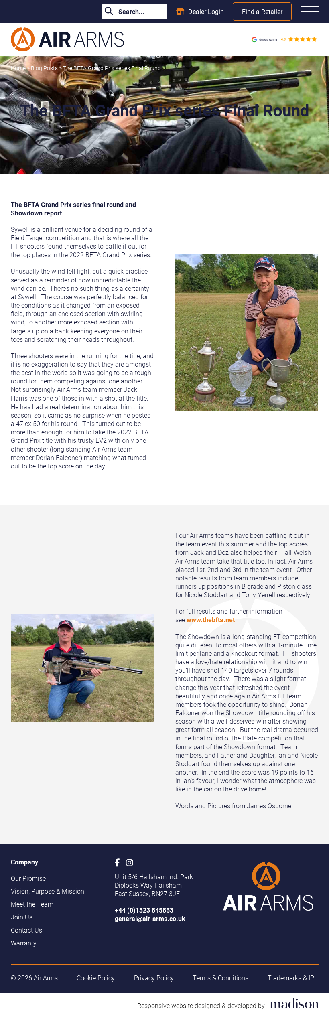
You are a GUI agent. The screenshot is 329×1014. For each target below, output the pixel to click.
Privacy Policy (154, 977)
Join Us (21, 917)
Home (18, 68)
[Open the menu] (310, 11)
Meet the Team (32, 904)
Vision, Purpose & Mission (47, 891)
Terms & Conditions (220, 977)
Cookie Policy (96, 977)
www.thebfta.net (211, 619)
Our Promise (28, 878)
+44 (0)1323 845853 (144, 910)
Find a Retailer (262, 11)
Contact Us (26, 930)
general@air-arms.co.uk (150, 918)
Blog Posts (45, 68)
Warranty (24, 943)
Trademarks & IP (291, 977)
